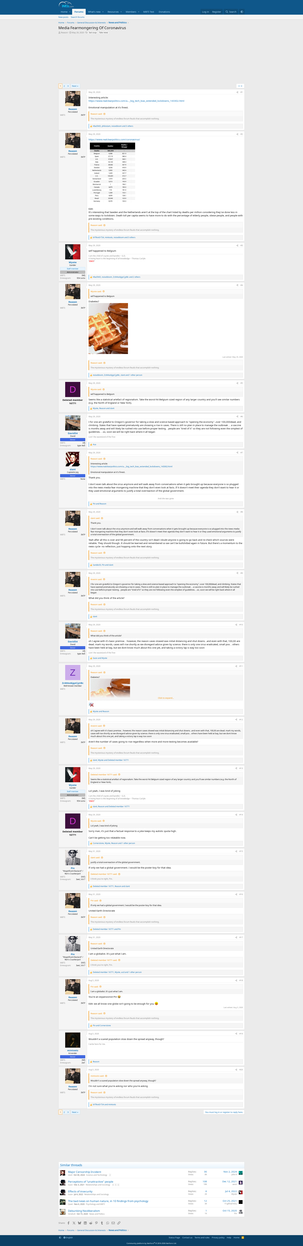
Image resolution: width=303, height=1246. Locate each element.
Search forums (77, 17)
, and (103, 408)
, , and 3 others (113, 126)
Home (64, 11)
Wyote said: (96, 291)
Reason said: (96, 113)
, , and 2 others (116, 277)
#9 (242, 573)
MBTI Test (148, 11)
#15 (241, 851)
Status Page (174, 1237)
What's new (94, 11)
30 (205, 1171)
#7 (242, 452)
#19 (241, 1033)
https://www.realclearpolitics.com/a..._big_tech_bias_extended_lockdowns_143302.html (136, 100)
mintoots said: (97, 1075)
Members (131, 11)
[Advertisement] (151, 60)
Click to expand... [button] (166, 697)
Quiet (70, 1204)
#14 (241, 814)
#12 (241, 719)
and (99, 504)
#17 (241, 937)
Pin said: (94, 900)
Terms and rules (202, 1237)
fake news (103, 32)
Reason (64, 32)
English (69, 1237)
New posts (63, 17)
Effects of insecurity (80, 1191)
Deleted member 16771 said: (104, 774)
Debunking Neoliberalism (84, 1211)
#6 (242, 416)
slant (70, 1175)
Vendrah (71, 1214)
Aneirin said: (96, 579)
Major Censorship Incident (84, 1172)
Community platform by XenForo (152, 1243)
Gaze (70, 1184)
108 (205, 1181)
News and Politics (97, 1214)
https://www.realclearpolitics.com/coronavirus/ (114, 139)
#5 (242, 383)
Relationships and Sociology (98, 1184)
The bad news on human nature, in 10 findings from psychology (108, 1201)
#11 (241, 666)
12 (205, 1200)
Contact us (187, 1237)
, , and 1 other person (117, 375)
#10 (241, 624)
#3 (242, 245)
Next (74, 86)
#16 (241, 894)
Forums (78, 11)
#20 (241, 1069)
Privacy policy (218, 1237)
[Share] (237, 92)
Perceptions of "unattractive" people (90, 1181)
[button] (70, 12)
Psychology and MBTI (95, 1204)
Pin (235, 1213)
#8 (242, 512)
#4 (242, 285)
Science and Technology (96, 1175)
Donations (164, 11)
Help (229, 1237)
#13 (241, 768)
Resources (113, 11)
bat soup (93, 32)
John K (234, 1174)
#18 (241, 980)
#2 (242, 134)
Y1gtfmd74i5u (231, 1203)
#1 (242, 92)
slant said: (95, 518)
